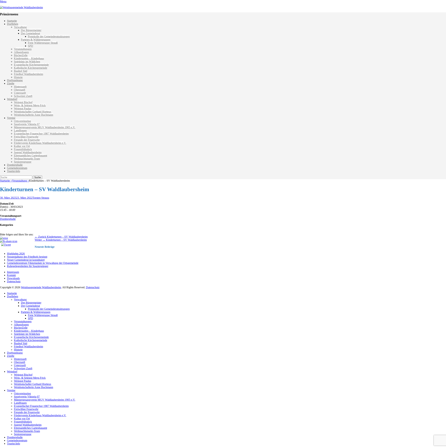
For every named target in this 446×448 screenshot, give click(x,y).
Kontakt (11, 275)
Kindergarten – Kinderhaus (29, 58)
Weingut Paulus (22, 108)
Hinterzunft (20, 86)
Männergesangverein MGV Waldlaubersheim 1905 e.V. (44, 127)
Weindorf (12, 99)
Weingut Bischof (23, 102)
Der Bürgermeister (31, 30)
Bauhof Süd (20, 70)
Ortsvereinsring (22, 121)
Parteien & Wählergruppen (35, 39)
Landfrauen (20, 130)
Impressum (13, 272)
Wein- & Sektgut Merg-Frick (30, 105)
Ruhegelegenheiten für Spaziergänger (27, 266)
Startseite (12, 20)
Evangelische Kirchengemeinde (31, 64)
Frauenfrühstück (23, 149)
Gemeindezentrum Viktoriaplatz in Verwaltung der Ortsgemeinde (42, 262)
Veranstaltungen (23, 48)
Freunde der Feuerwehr (27, 139)
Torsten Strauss (40, 197)
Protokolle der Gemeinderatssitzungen (49, 36)
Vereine (11, 117)
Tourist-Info (13, 171)
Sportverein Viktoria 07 (27, 124)
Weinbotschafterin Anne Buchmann (33, 114)
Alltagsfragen (21, 52)
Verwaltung (20, 27)
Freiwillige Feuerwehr (26, 136)
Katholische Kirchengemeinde (30, 67)
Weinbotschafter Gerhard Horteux (32, 111)
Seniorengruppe (22, 161)
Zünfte (10, 83)
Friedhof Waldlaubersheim (28, 74)
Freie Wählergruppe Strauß (43, 42)
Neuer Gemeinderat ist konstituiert (26, 259)
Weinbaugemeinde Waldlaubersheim (41, 287)
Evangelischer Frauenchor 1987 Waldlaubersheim (41, 133)
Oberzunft (19, 89)
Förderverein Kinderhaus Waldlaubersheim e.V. (40, 142)
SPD (30, 45)
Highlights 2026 (16, 253)
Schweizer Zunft (23, 95)
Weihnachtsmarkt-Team (27, 158)
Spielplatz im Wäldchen (27, 61)
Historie (18, 77)
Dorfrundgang (15, 80)
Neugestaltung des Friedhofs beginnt (27, 256)
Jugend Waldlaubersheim (27, 152)
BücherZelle (21, 55)
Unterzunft (20, 92)
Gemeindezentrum (17, 167)
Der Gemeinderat (30, 33)
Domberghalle (15, 164)
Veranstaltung (20, 180)
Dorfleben (12, 23)
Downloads (13, 278)
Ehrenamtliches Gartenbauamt (30, 155)
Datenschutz (14, 281)
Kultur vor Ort (22, 146)
